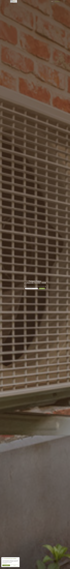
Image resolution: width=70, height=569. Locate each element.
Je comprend (6, 565)
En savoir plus (4, 563)
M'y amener (42, 288)
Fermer (15, 565)
